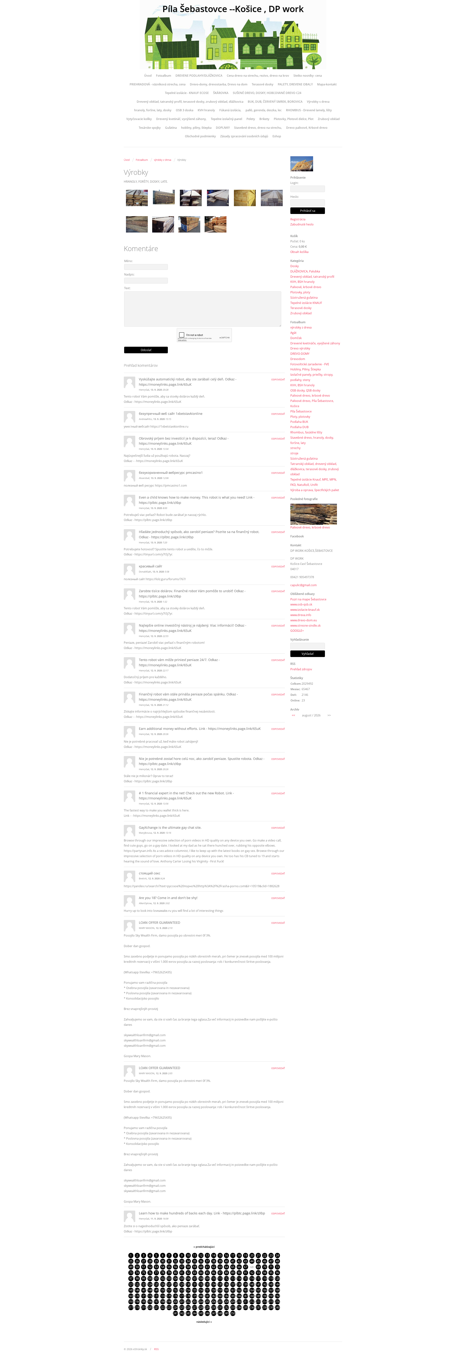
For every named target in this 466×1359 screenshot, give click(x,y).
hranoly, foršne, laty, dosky (152, 110)
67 (245, 1267)
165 (258, 1290)
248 (220, 1313)
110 (213, 1279)
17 (232, 1255)
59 (194, 1267)
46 (264, 1261)
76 (150, 1273)
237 (258, 1307)
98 (137, 1279)
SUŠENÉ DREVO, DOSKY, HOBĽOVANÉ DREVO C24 (267, 93)
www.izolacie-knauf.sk (305, 610)
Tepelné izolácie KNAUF (306, 303)
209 (232, 1302)
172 (149, 1296)
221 (156, 1307)
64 (226, 1267)
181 (207, 1296)
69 (258, 1267)
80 (175, 1273)
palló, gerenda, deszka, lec (264, 110)
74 (137, 1273)
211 (245, 1302)
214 (264, 1302)
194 (137, 1302)
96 (277, 1273)
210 (239, 1302)
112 (226, 1279)
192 (277, 1296)
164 (251, 1290)
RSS (156, 1349)
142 (264, 1284)
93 (258, 1273)
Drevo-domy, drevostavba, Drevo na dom (218, 84)
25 (131, 1261)
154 (188, 1290)
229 (207, 1307)
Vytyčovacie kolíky (139, 119)
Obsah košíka (299, 252)
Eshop (277, 136)
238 (264, 1307)
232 (226, 1307)
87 (220, 1273)
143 (270, 1284)
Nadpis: (129, 274)
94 (264, 1273)
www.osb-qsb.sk (301, 604)
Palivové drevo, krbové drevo (310, 396)
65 (232, 1267)
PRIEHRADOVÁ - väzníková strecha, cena (157, 84)
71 (271, 1267)
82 (188, 1273)
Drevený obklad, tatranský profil (312, 277)
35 (194, 1261)
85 (207, 1273)
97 (131, 1279)
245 (200, 1313)
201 (181, 1302)
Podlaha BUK (299, 422)
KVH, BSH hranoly (302, 282)
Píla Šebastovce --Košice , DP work (233, 9)
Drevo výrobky (300, 348)
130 (188, 1284)
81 (181, 1273)
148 (149, 1290)
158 (213, 1290)
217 (130, 1307)
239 (270, 1307)
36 (201, 1261)
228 (200, 1307)
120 (277, 1279)
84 (201, 1273)
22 (264, 1255)
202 (188, 1302)
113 (232, 1279)
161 (232, 1290)
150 (162, 1290)
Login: (294, 183)
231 (220, 1307)
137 (232, 1284)
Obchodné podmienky (200, 136)
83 (194, 1273)
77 (156, 1273)
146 (137, 1290)
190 (264, 1296)
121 (130, 1284)
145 (130, 1290)
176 (175, 1296)
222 (162, 1307)
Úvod (148, 76)
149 (156, 1290)
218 (137, 1307)
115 (245, 1279)
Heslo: (294, 197)
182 (213, 1296)
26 (137, 1261)
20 (252, 1255)
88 (226, 1273)
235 (245, 1307)
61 (207, 1267)
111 (220, 1279)
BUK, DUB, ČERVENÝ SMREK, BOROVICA (275, 102)
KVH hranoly (206, 110)
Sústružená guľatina (304, 298)
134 (213, 1284)
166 (264, 1290)
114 (239, 1279)
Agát (293, 333)
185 (232, 1296)
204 (200, 1302)
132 (200, 1284)
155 (194, 1290)
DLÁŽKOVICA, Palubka (305, 271)
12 (201, 1255)
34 (188, 1261)
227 (194, 1307)
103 (169, 1279)
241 (175, 1313)
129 (181, 1284)
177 (181, 1296)
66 (239, 1267)
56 (175, 1267)
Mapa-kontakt (327, 84)
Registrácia (297, 219)
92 (252, 1273)
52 (150, 1267)
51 (143, 1267)
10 (188, 1255)
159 (220, 1290)
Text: (127, 288)
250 (232, 1313)
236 (251, 1307)
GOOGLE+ (297, 631)
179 (194, 1296)
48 (277, 1261)
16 (226, 1255)
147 (143, 1290)
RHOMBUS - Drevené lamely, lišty (309, 110)
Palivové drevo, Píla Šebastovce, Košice (312, 403)
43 (245, 1261)
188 (251, 1296)
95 (271, 1273)
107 (194, 1279)
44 (252, 1261)
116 (251, 1279)
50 (137, 1267)
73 (131, 1273)
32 (175, 1261)
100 (149, 1279)
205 (207, 1302)
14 (213, 1255)
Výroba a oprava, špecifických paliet (314, 490)
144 (277, 1284)
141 (258, 1284)
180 (200, 1296)
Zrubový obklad (329, 119)
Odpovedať (278, 379)
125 (156, 1284)
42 (239, 1261)
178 (188, 1296)
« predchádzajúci (204, 1246)
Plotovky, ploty (300, 292)
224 (175, 1307)
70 (264, 1267)
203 (194, 1302)
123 (143, 1284)
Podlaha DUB (299, 427)
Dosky (294, 266)
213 (258, 1302)
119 (270, 1279)
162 (239, 1290)
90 (239, 1273)
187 (245, 1296)
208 (226, 1302)
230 (213, 1307)
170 (137, 1296)
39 (220, 1261)
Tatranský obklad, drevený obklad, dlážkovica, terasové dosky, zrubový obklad (314, 469)
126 (162, 1284)
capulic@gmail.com (303, 585)
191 (270, 1296)
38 (213, 1261)
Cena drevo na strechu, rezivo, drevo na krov (258, 76)
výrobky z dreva (162, 160)
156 (200, 1290)
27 (143, 1261)
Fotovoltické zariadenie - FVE (309, 364)
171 (143, 1296)
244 (194, 1313)
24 (277, 1255)
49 (131, 1267)
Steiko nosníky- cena (307, 76)
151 (169, 1290)
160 (226, 1290)
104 (175, 1279)
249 (226, 1313)
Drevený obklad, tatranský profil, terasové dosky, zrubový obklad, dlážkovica (190, 102)
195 (143, 1302)
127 (169, 1284)
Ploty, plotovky (300, 417)
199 (169, 1302)
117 (258, 1279)
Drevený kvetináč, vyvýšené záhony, (181, 119)
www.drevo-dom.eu (303, 620)
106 (188, 1279)
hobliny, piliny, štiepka (196, 128)
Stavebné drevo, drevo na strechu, (258, 128)
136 (226, 1284)
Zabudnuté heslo (302, 224)
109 (207, 1279)
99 (143, 1279)
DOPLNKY (223, 128)
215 (270, 1302)
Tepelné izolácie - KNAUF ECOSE (187, 93)
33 (181, 1261)
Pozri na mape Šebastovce (308, 599)
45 (258, 1261)
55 (169, 1267)
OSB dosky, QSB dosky (305, 390)
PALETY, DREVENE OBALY (295, 84)
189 (258, 1296)
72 (277, 1267)
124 (149, 1284)
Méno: (128, 261)
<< (293, 715)
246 (207, 1313)
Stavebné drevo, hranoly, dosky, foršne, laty (312, 440)
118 (264, 1279)
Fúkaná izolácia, (230, 110)
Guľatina (171, 128)
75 (143, 1273)
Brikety (264, 119)
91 (245, 1273)
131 (194, 1284)
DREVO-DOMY (299, 354)
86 (213, 1273)
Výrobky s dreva (318, 102)
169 (130, 1296)
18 (239, 1255)
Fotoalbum (163, 76)
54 (162, 1267)
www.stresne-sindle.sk (305, 626)
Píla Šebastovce (301, 411)
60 (201, 1267)
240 (277, 1307)
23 (271, 1255)
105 (181, 1279)
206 (213, 1302)
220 (149, 1307)
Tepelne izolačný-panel (226, 119)
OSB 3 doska (184, 110)
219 (143, 1307)
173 (156, 1296)
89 (232, 1273)
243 (188, 1313)
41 (232, 1261)
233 (232, 1307)
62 (213, 1267)
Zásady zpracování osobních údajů (244, 136)
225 (181, 1307)
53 (156, 1267)
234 (239, 1307)
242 (181, 1313)
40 (226, 1261)
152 (175, 1290)
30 (162, 1261)
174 (162, 1296)
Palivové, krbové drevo (305, 287)
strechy (295, 448)
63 (220, 1267)
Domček (296, 338)
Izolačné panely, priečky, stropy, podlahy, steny (311, 377)
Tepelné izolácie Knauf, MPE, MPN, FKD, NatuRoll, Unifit (313, 482)
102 (162, 1279)
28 (150, 1261)
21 (258, 1255)
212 (251, 1302)
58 (188, 1267)
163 (245, 1290)
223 (169, 1307)
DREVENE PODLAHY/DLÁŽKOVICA (198, 76)
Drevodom (297, 359)
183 (220, 1296)
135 (220, 1284)
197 (156, 1302)
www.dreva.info (300, 615)
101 (156, 1279)
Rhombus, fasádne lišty (306, 432)
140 (251, 1284)
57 (181, 1267)
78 (162, 1273)
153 (181, 1290)
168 (277, 1290)
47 (271, 1261)
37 (207, 1261)
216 (277, 1302)
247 (213, 1313)
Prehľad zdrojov (301, 669)
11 (194, 1255)
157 (207, 1290)
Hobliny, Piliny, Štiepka (305, 369)
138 (239, 1284)
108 (200, 1279)
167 (270, 1290)
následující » (204, 1321)
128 (175, 1284)
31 (169, 1261)
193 (130, 1302)
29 (156, 1261)
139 (245, 1284)
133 (207, 1284)
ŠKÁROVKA (220, 93)
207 (220, 1302)
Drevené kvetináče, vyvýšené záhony (315, 343)
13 (207, 1255)
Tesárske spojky (150, 128)
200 (175, 1302)
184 (226, 1296)
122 (137, 1284)
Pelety (250, 119)
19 (245, 1255)
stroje (294, 453)
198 (162, 1302)
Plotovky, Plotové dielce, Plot (293, 119)
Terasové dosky (262, 84)
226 (188, 1307)
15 (220, 1255)
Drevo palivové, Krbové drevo (306, 128)
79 (169, 1273)
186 (239, 1296)
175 (169, 1296)
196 (149, 1302)
